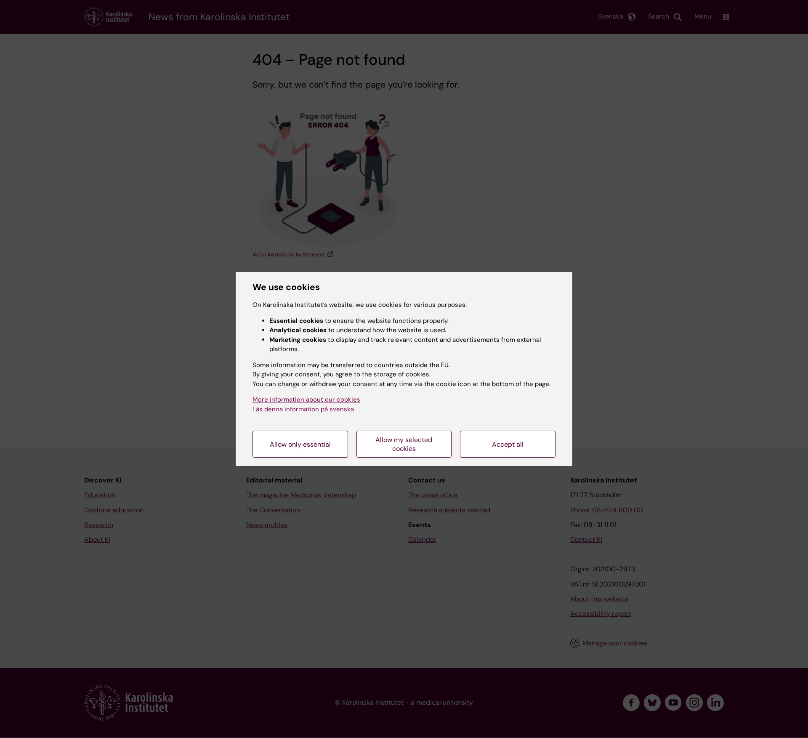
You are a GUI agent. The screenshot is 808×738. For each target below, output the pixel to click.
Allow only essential (300, 444)
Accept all (508, 444)
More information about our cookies (306, 399)
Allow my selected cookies (403, 444)
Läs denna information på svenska (303, 409)
